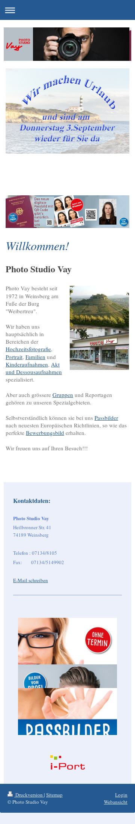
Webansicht (116, 801)
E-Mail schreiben (30, 580)
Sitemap (54, 794)
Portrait (14, 357)
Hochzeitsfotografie (28, 349)
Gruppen (62, 394)
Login (121, 794)
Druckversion (29, 794)
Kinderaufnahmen (27, 364)
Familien (35, 357)
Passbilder (106, 417)
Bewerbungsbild (45, 432)
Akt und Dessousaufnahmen (34, 368)
